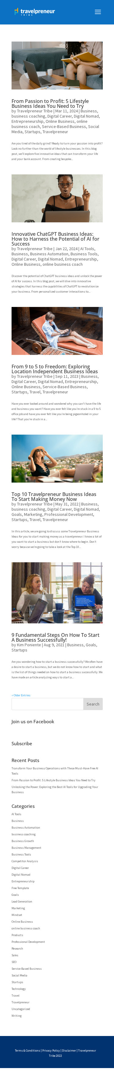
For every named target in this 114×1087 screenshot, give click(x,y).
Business (89, 111)
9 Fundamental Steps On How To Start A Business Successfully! (55, 637)
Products (17, 935)
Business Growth (23, 841)
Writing (17, 1016)
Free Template (20, 888)
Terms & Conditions (27, 1050)
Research (17, 948)
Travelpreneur (55, 131)
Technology (19, 989)
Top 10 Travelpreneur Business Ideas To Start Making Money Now (54, 496)
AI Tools (87, 248)
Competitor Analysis (25, 861)
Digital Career (59, 116)
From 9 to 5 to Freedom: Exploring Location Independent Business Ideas (55, 369)
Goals (17, 514)
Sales (15, 955)
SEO (14, 962)
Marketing (33, 514)
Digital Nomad (86, 116)
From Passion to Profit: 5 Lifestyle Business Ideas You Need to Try (50, 103)
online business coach (63, 264)
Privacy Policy (51, 1050)
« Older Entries (21, 695)
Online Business (60, 121)
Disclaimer (69, 1050)
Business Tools (84, 254)
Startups (32, 131)
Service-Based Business (64, 126)
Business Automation (49, 254)
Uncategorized (21, 1009)
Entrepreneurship (27, 121)
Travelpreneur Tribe (35, 111)
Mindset (17, 915)
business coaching (28, 116)
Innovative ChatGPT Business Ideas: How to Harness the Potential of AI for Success (55, 239)
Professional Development (68, 514)
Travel (34, 392)
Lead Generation (22, 901)
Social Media (19, 975)
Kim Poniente (29, 644)
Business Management (26, 848)
